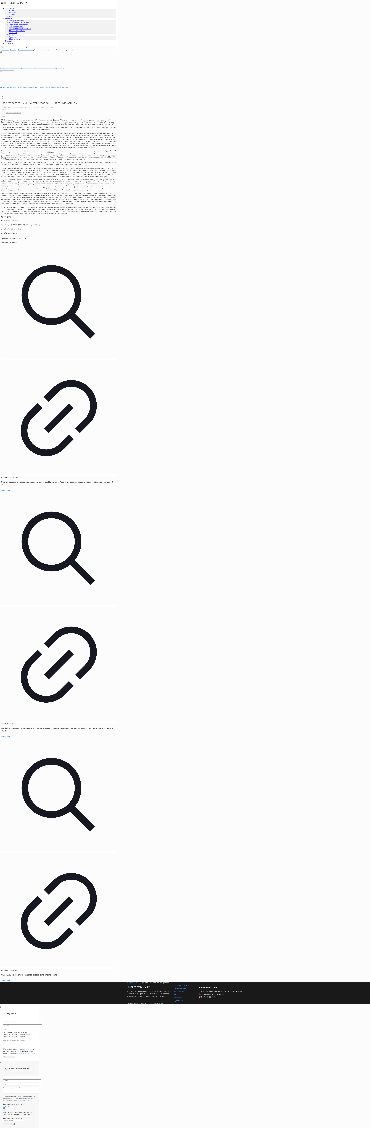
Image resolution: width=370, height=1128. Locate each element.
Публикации (178, 1001)
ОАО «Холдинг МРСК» (21, 107)
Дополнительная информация (14, 1104)
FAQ (175, 994)
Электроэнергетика (25, 50)
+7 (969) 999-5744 (208, 994)
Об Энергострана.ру (181, 985)
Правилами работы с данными (26, 1053)
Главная (5, 50)
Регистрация (179, 991)
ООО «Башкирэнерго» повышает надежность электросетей (29, 975)
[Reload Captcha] (4, 1108)
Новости (13, 50)
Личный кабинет (180, 988)
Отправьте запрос (134, 983)
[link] (26, 48)
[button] (19, 1108)
